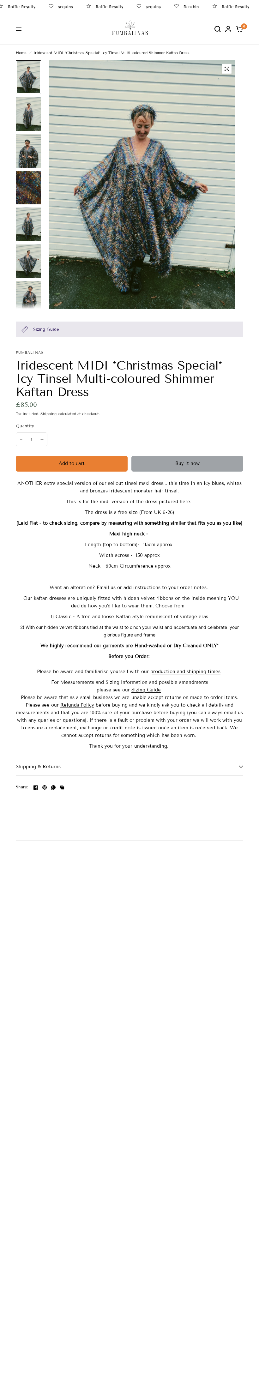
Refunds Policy (77, 705)
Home (21, 52)
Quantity (25, 426)
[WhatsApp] (53, 787)
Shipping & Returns (38, 766)
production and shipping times (185, 671)
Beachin (182, 6)
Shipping (48, 413)
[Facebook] (35, 787)
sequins (56, 6)
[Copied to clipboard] (62, 787)
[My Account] (228, 29)
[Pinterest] (44, 787)
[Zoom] (227, 69)
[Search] (217, 29)
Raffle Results (100, 6)
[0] (238, 29)
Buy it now (187, 463)
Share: (22, 787)
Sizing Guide (146, 690)
